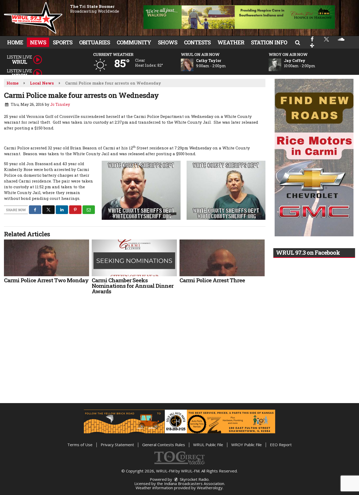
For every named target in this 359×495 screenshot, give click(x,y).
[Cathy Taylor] (193, 65)
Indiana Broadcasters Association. (194, 483)
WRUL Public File (208, 444)
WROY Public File (246, 444)
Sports (62, 42)
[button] (297, 42)
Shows (167, 42)
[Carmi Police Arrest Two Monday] (46, 257)
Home (15, 42)
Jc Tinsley (60, 104)
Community (134, 42)
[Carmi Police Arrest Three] (222, 257)
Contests (197, 42)
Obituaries (94, 42)
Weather (230, 42)
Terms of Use (80, 444)
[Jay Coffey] (281, 65)
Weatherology (210, 487)
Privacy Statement (117, 444)
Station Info (269, 42)
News (38, 42)
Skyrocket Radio (194, 479)
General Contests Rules (163, 444)
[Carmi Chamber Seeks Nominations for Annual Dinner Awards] (134, 257)
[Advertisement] (239, 17)
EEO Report (281, 444)
